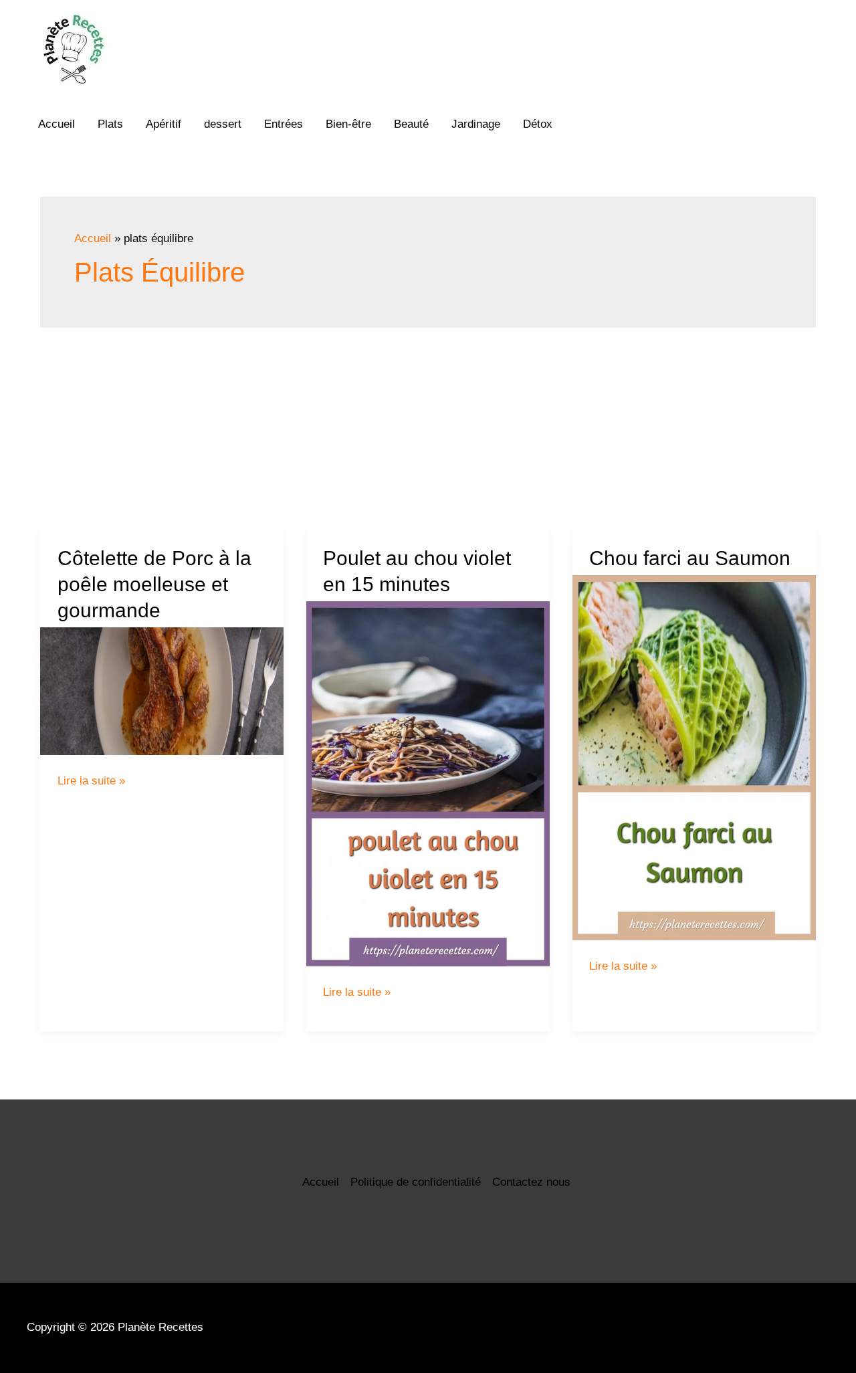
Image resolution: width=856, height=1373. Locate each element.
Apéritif (163, 124)
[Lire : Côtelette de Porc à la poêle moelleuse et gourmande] (162, 691)
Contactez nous (531, 1182)
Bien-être (348, 124)
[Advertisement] (428, 428)
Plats (110, 124)
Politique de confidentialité (415, 1182)
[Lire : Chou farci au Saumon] (694, 757)
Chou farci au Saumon (689, 558)
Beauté (411, 124)
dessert (222, 124)
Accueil (56, 124)
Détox (537, 124)
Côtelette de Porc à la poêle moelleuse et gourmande (154, 584)
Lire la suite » (91, 780)
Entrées (283, 124)
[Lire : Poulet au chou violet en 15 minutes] (428, 783)
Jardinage (475, 124)
